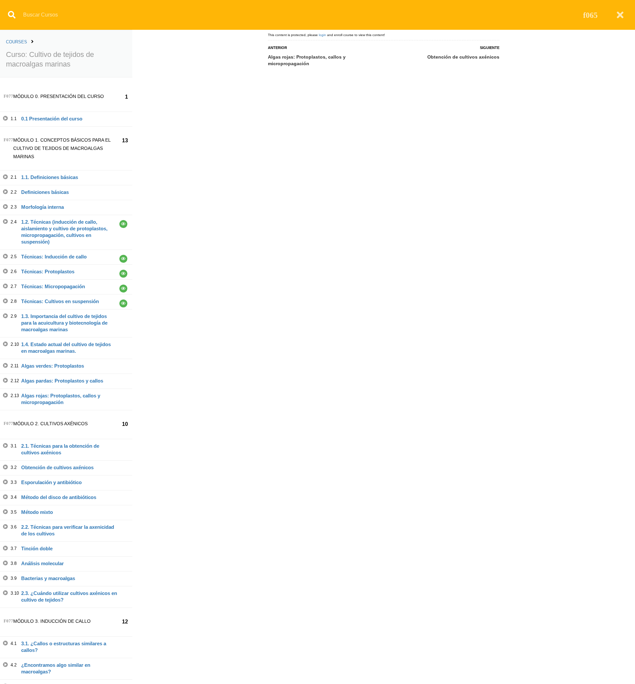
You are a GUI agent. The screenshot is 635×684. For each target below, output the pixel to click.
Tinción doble (37, 548)
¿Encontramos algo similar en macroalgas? (55, 668)
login (322, 35)
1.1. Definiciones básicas (49, 177)
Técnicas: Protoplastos (47, 271)
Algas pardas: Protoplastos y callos (62, 381)
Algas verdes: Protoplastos (52, 366)
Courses (16, 41)
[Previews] (123, 224)
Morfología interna (42, 207)
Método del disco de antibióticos (58, 497)
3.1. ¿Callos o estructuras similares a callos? (63, 647)
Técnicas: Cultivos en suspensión (60, 301)
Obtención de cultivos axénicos (57, 467)
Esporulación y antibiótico (51, 482)
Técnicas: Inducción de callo (54, 256)
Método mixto (37, 512)
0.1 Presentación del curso (51, 118)
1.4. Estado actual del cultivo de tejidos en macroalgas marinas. (66, 348)
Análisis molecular (42, 563)
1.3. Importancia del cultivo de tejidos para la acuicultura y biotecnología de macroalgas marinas (64, 322)
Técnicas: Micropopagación (53, 286)
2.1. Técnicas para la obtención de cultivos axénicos (60, 449)
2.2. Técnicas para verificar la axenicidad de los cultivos (67, 530)
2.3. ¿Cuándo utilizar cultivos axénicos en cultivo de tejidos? (69, 596)
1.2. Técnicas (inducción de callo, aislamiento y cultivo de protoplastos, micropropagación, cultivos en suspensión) (64, 232)
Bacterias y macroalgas (48, 578)
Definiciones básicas (45, 192)
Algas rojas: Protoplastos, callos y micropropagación (60, 399)
